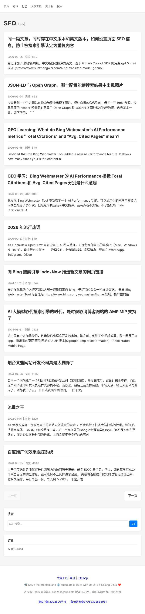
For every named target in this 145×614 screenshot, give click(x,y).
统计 (72, 578)
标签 (24, 6)
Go (133, 523)
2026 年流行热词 (24, 227)
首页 (6, 6)
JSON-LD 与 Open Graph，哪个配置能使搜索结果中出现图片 (65, 85)
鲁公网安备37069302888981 (89, 601)
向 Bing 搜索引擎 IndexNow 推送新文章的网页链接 (55, 271)
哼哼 (15, 6)
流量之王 (16, 407)
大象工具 (36, 6)
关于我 (49, 6)
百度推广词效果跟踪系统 (30, 451)
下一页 (132, 495)
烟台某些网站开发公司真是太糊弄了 (41, 362)
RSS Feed (17, 548)
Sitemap (83, 578)
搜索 (59, 6)
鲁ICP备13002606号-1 (52, 601)
